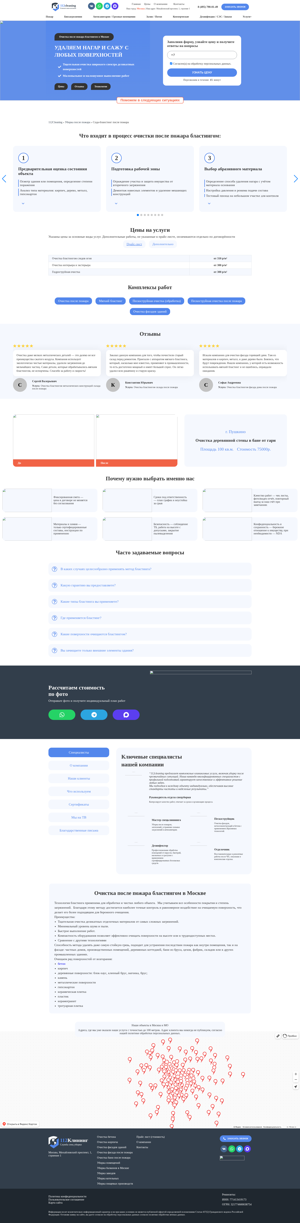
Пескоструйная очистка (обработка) (157, 301)
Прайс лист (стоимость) (150, 1136)
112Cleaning (55, 122)
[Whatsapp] (99, 7)
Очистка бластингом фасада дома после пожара (252, 387)
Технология (100, 86)
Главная (136, 4)
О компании (143, 1142)
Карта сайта (55, 1202)
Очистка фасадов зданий (150, 311)
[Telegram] (107, 7)
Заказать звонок (235, 7)
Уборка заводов (106, 1173)
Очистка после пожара (73, 301)
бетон (61, 963)
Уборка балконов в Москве (113, 1168)
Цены (147, 4)
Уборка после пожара (77, 122)
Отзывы (79, 86)
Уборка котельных (108, 1178)
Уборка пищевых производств (115, 1183)
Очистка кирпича (107, 1142)
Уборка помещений (108, 1162)
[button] (138, 215)
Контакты (178, 4)
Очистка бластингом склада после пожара (156, 387)
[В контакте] (91, 7)
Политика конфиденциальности (67, 1196)
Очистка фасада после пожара (115, 1152)
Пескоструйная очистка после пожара (216, 301)
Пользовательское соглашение (66, 1199)
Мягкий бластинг (110, 301)
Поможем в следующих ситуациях (150, 100)
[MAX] (114, 7)
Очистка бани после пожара (113, 1157)
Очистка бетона (106, 1136)
